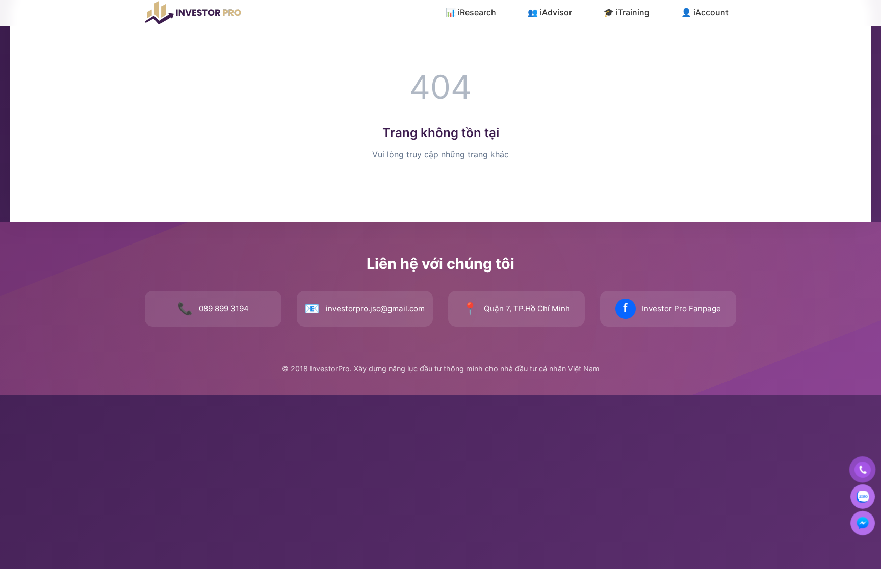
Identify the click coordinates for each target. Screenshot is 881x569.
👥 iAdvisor (550, 12)
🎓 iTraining (627, 12)
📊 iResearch (471, 12)
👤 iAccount (705, 12)
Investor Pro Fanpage (681, 308)
